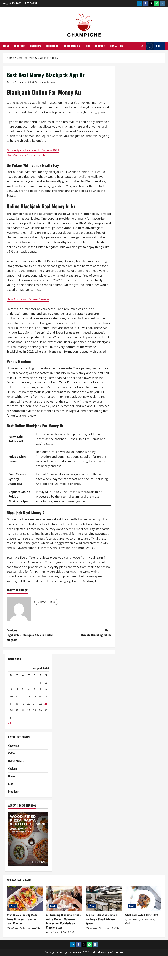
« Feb (11, 723)
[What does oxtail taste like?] (143, 898)
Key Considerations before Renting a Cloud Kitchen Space (101, 919)
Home (6, 46)
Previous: (30, 635)
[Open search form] (142, 46)
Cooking (100, 46)
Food (87, 46)
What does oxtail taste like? (141, 915)
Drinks (11, 776)
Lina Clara (13, 927)
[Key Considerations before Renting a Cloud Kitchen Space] (104, 898)
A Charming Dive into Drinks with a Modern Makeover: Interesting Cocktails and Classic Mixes (63, 921)
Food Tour (52, 46)
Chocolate (13, 745)
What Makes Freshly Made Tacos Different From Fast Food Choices (22, 919)
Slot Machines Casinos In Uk (26, 155)
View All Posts (46, 602)
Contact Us (116, 46)
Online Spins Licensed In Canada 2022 (33, 150)
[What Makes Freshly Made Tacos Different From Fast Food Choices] (25, 898)
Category (35, 46)
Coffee (11, 753)
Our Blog (19, 46)
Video (159, 46)
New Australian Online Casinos (28, 299)
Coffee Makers (71, 46)
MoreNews (99, 952)
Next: (96, 632)
